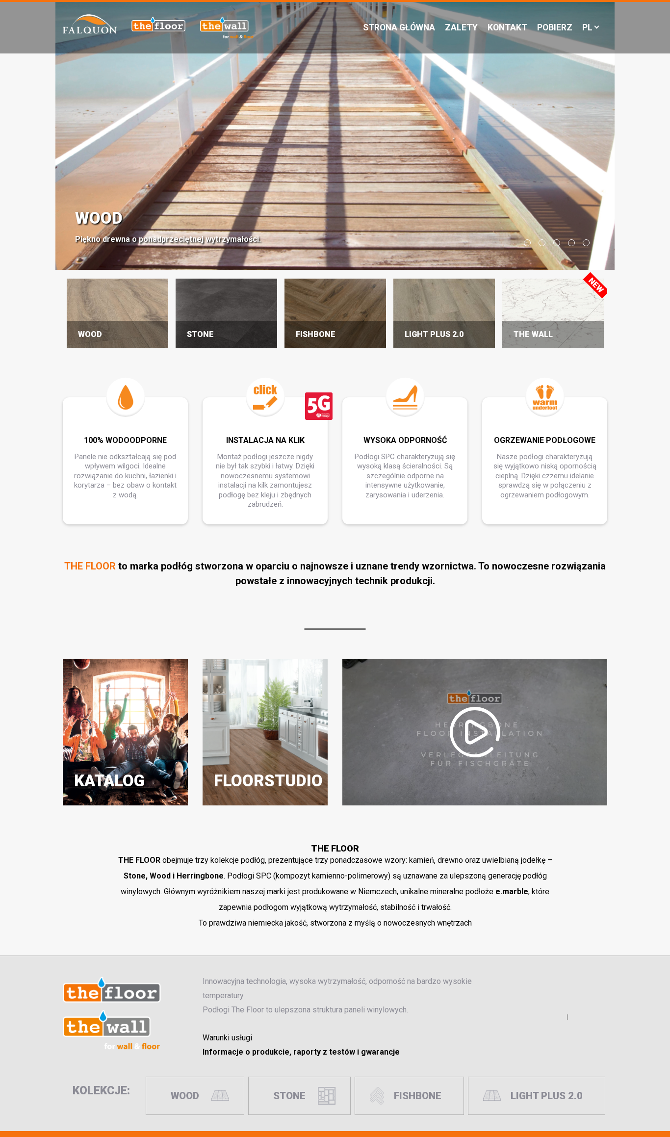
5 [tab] (586, 242)
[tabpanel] (335, 135)
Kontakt (507, 27)
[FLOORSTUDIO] (265, 801)
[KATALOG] (125, 801)
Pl (587, 27)
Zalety (461, 27)
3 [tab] (556, 242)
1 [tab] (527, 242)
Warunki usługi (227, 1037)
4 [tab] (571, 242)
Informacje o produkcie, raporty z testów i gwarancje (301, 1052)
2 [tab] (542, 242)
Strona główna (399, 27)
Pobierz (554, 27)
